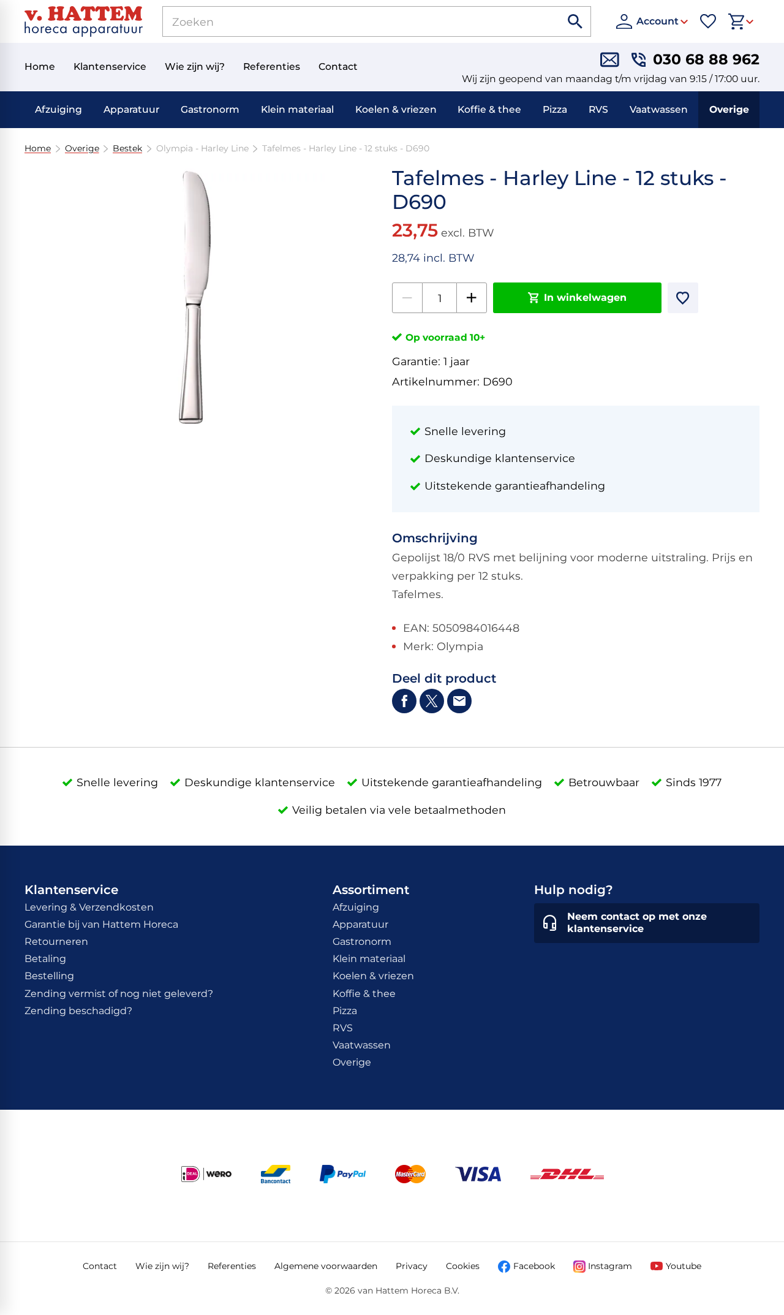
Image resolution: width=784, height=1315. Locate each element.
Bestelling (49, 976)
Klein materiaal (297, 109)
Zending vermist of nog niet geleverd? (118, 993)
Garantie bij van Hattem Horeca (101, 924)
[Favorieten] (708, 21)
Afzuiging (58, 109)
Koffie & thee (489, 109)
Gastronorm (210, 109)
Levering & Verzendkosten (89, 907)
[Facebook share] (404, 701)
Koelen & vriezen (396, 109)
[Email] (459, 701)
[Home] (83, 21)
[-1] (407, 297)
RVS (598, 109)
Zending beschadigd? (78, 1011)
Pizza (555, 109)
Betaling (45, 958)
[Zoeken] (575, 21)
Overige (729, 109)
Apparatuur (131, 109)
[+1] (471, 297)
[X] (432, 701)
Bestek (127, 148)
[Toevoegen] (683, 297)
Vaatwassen (659, 109)
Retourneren (56, 941)
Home (37, 148)
